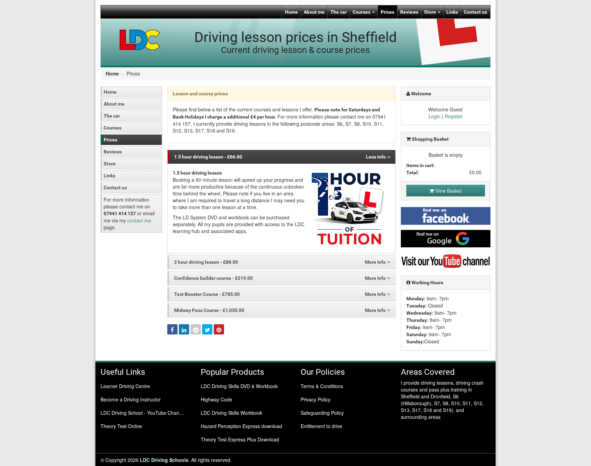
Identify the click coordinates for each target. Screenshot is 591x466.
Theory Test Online (121, 426)
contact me (139, 220)
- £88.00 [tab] (206, 262)
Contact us (475, 12)
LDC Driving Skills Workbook (231, 412)
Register (454, 116)
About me (314, 12)
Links (452, 12)
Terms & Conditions (322, 386)
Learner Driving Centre (125, 386)
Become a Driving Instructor (131, 399)
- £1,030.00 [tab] (209, 310)
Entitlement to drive (321, 426)
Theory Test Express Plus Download (240, 439)
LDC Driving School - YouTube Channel (143, 412)
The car (338, 12)
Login (435, 116)
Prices (387, 12)
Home (291, 12)
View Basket (448, 190)
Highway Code (216, 399)
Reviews (409, 12)
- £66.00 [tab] (208, 157)
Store (430, 12)
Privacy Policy (315, 399)
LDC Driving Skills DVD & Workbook (239, 386)
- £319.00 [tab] (213, 278)
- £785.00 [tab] (207, 294)
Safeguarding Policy (322, 412)
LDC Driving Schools (164, 459)
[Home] (140, 39)
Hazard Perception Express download (241, 426)
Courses (362, 12)
